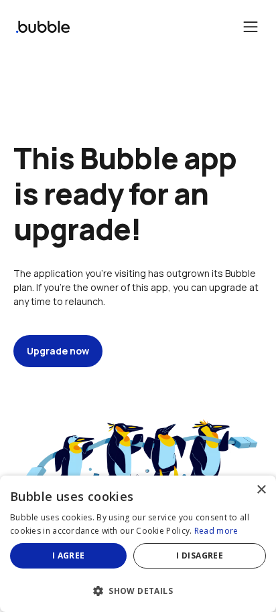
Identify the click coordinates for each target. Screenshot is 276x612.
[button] (138, 590)
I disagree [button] (199, 555)
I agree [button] (68, 555)
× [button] (261, 490)
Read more (216, 530)
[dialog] (138, 544)
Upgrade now (58, 350)
